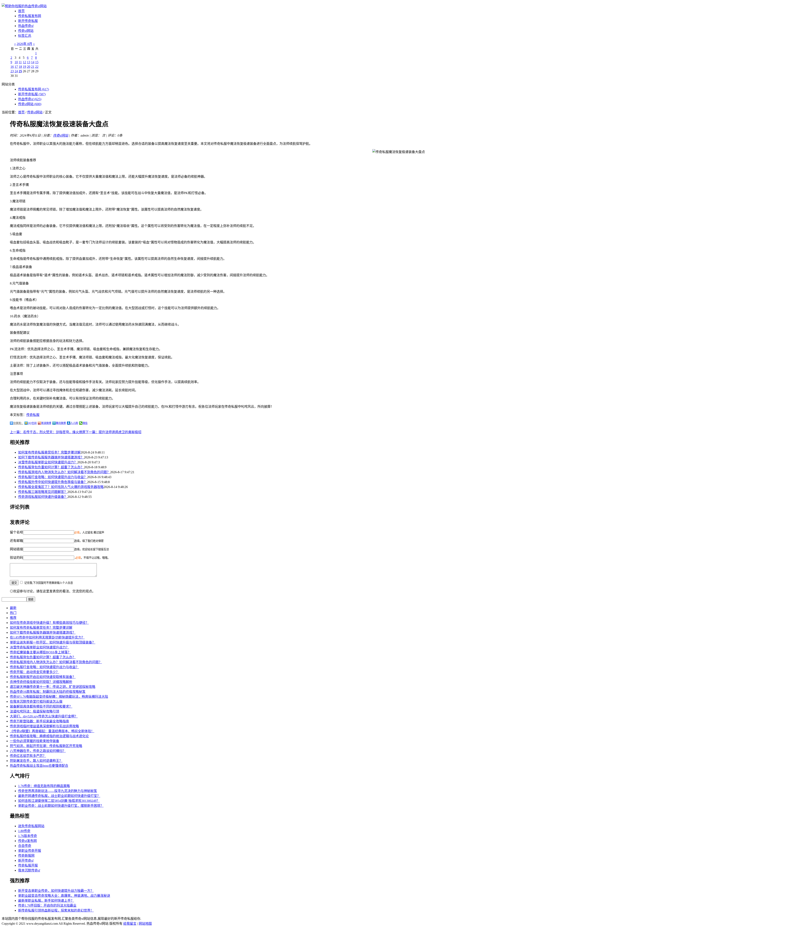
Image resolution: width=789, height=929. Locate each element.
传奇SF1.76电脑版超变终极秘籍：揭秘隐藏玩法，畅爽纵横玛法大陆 (59, 696)
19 (24, 66)
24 (16, 71)
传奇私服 (32, 415)
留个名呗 (16, 532)
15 (36, 62)
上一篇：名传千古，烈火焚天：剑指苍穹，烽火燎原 (47, 432)
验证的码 (16, 557)
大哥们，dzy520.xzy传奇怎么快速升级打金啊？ (44, 716)
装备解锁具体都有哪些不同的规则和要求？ (41, 706)
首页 (21, 11)
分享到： (18, 423)
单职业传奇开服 (29, 850)
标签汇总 (24, 35)
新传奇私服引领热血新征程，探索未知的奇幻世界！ (56, 910)
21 (32, 66)
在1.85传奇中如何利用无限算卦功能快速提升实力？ (47, 637)
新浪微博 (46, 423)
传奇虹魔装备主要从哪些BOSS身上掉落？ (40, 652)
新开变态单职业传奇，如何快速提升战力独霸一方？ (56, 890)
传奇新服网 (26, 855)
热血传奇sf (25, 26)
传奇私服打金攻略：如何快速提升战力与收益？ (52, 477)
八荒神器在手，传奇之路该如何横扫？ (38, 751)
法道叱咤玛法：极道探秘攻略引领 (34, 711)
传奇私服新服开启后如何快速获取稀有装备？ (43, 677)
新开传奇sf (25, 860)
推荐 (13, 617)
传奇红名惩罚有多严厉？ (28, 755)
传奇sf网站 (25, 30)
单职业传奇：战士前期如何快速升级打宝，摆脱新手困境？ (61, 805)
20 (28, 66)
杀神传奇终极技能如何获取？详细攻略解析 (41, 682)
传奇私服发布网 (29, 16)
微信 (85, 423)
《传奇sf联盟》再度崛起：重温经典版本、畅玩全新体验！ (52, 731)
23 (12, 71)
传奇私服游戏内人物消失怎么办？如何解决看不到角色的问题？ (64, 472)
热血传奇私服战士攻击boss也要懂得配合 (39, 765)
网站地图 (145, 923)
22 (36, 66)
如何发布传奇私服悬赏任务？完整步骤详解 (49, 452)
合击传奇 (24, 845)
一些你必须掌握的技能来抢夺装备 (34, 741)
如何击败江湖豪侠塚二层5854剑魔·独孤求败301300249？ (59, 800)
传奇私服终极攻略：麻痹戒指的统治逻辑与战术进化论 (49, 736)
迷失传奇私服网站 (31, 826)
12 (24, 62)
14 (32, 62)
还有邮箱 (16, 540)
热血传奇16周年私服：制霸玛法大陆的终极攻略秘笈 (47, 691)
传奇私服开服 (28, 865)
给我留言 (129, 923)
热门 (13, 613)
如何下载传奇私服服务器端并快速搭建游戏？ (51, 457)
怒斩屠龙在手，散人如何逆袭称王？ (36, 760)
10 (16, 62)
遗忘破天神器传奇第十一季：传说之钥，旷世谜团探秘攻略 (52, 686)
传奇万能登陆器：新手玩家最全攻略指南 (39, 721)
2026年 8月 (24, 44)
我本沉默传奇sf (29, 870)
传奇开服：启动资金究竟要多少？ (34, 672)
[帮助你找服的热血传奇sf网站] (24, 6)
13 (28, 62)
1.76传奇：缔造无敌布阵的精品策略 (44, 786)
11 (20, 62)
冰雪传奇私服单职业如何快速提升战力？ (47, 462)
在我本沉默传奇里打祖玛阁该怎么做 (36, 701)
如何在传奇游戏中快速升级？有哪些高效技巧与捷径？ (49, 622)
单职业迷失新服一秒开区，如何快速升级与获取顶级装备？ (52, 642)
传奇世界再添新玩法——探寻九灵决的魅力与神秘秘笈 (57, 791)
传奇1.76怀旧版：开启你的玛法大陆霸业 (47, 905)
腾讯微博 (61, 423)
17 (16, 66)
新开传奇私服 (28, 21)
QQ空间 (32, 423)
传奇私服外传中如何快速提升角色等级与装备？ (52, 482)
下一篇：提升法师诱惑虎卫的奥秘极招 (113, 432)
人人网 (74, 423)
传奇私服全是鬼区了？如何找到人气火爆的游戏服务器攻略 (61, 487)
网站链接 (16, 549)
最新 (13, 608)
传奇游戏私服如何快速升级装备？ (42, 496)
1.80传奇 (24, 831)
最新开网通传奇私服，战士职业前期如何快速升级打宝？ (59, 796)
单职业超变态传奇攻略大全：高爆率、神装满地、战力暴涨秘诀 (64, 895)
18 (20, 66)
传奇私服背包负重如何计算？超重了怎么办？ (51, 467)
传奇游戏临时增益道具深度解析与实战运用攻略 (44, 726)
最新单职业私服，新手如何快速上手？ (46, 900)
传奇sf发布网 (27, 841)
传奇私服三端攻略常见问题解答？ (42, 492)
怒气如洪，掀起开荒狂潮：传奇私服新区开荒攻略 (46, 746)
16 (12, 66)
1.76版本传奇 (27, 836)
